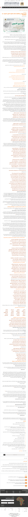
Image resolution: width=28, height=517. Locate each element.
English (19, 0)
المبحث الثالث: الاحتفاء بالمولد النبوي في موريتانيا (18, 79)
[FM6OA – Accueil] (27, 7)
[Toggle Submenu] (22, 508)
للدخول (6, 0)
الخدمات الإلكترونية (13, 0)
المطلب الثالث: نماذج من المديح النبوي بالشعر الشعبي (18, 78)
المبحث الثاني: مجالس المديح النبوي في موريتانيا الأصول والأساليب (16, 72)
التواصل (8, 0)
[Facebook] (1, 7)
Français (22, 0)
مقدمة (23, 65)
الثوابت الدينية (25, 458)
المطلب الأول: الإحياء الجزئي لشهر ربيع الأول (19, 82)
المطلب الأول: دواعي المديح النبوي (20, 69)
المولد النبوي (20, 450)
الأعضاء (16, 0)
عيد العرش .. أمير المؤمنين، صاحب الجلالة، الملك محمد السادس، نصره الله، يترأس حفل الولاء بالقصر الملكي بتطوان (15, 464)
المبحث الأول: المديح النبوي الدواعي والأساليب (19, 66)
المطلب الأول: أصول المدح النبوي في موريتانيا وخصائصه (17, 75)
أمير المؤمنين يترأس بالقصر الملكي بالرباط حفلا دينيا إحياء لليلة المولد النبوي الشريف (18, 463)
